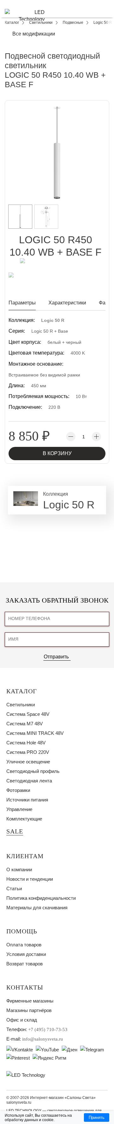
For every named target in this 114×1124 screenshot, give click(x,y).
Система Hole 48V (26, 742)
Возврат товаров (24, 963)
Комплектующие (24, 818)
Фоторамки (18, 790)
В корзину (57, 453)
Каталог (21, 691)
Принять (96, 1117)
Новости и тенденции (29, 879)
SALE (14, 831)
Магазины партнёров (29, 1010)
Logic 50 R (52, 320)
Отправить (56, 656)
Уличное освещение (28, 761)
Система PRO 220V (27, 752)
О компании (19, 869)
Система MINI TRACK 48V (35, 733)
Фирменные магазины (30, 1000)
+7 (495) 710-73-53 (47, 1029)
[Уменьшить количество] (70, 436)
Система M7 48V (24, 723)
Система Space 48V (27, 714)
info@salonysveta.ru (42, 1039)
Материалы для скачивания (36, 907)
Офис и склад (21, 1020)
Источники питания (27, 799)
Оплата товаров (23, 944)
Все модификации (33, 33)
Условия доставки (26, 954)
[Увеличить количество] (96, 436)
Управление (19, 809)
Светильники (20, 704)
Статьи (14, 888)
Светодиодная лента (29, 780)
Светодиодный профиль (33, 771)
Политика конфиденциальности (41, 898)
